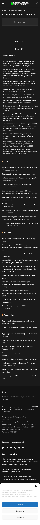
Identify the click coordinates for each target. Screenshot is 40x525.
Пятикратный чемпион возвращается (15, 174)
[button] (37, 486)
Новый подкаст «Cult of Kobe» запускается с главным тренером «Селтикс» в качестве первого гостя (20, 247)
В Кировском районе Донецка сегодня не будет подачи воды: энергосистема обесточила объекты (20, 108)
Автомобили (9, 315)
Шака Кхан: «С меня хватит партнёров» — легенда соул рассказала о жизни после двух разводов (18, 284)
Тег (10, 10)
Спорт (6, 161)
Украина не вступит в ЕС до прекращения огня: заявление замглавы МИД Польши (18, 95)
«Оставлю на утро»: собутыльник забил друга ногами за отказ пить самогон (20, 90)
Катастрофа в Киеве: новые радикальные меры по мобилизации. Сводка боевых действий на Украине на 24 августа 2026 (18, 143)
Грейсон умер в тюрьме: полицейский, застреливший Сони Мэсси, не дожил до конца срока (19, 293)
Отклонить (20, 511)
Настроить (20, 517)
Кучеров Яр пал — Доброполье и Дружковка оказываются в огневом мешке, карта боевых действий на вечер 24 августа (19, 83)
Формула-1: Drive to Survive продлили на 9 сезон (19, 359)
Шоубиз (7, 232)
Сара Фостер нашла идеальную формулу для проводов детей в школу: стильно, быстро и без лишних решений (19, 269)
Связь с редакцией (17, 442)
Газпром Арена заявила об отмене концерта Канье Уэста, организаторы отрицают (19, 101)
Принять (20, 504)
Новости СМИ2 (20, 41)
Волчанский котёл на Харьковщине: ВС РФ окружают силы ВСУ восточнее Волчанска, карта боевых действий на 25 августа (18, 63)
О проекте (5, 442)
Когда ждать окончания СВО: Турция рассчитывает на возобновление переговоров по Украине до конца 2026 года (20, 151)
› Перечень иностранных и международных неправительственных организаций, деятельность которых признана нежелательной (20, 461)
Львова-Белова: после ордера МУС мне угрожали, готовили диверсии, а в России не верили (19, 136)
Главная (4, 10)
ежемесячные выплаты (19, 10)
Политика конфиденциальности (20, 522)
